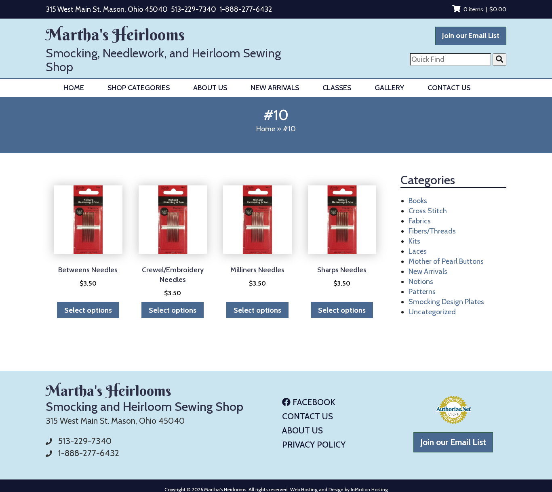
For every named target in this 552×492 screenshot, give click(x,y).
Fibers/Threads (432, 231)
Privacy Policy (314, 444)
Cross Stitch (428, 210)
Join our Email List (470, 35)
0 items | (485, 9)
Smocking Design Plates (446, 301)
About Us (210, 87)
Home (73, 87)
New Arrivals (275, 87)
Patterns (422, 291)
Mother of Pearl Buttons (446, 261)
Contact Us (449, 87)
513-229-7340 (193, 9)
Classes (336, 87)
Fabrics (420, 221)
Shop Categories (138, 87)
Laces (418, 251)
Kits (414, 241)
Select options (88, 310)
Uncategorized (432, 311)
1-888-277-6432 (245, 9)
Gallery (389, 87)
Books (418, 200)
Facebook (313, 402)
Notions (421, 281)
